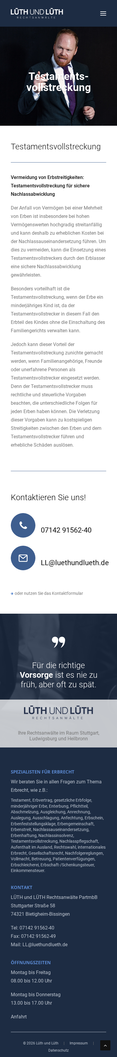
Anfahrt (19, 1017)
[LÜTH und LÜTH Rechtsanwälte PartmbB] (37, 13)
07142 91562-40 (66, 530)
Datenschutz (58, 1050)
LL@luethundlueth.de (75, 563)
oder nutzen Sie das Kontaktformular (49, 593)
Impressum (79, 1043)
